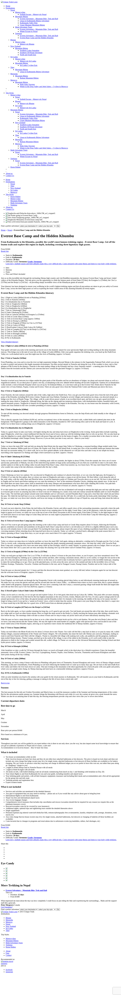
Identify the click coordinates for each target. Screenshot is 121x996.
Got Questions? (7, 907)
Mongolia (14, 74)
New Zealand (15, 46)
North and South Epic (28, 55)
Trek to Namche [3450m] (15, 300)
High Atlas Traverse (27, 84)
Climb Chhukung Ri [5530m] (17, 312)
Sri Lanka (14, 57)
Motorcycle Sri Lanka (28, 61)
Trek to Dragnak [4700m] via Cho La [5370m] (24, 323)
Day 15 (3, 327)
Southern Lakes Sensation (29, 50)
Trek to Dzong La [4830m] (16, 321)
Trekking (18, 34)
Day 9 (3, 315)
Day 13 (3, 323)
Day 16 (3, 329)
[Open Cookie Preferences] (18, 994)
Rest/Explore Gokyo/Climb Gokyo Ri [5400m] (24, 327)
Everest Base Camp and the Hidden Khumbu (37, 38)
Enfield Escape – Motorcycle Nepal (33, 14)
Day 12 (3, 321)
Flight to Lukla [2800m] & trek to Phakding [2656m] (25, 298)
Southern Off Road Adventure (31, 53)
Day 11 (3, 319)
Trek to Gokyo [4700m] (15, 325)
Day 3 (3, 302)
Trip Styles (10, 93)
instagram (9, 972)
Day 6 (3, 308)
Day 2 (3, 300)
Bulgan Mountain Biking (29, 78)
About (8, 951)
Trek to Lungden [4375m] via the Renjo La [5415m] (26, 329)
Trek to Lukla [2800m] (15, 336)
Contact (8, 955)
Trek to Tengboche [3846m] (16, 304)
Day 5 (3, 306)
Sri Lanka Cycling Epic (28, 65)
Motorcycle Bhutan (27, 44)
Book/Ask (5, 251)
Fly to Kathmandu (13, 338)
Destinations (10, 8)
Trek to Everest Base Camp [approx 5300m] (23, 319)
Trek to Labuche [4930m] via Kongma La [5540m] (25, 315)
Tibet (12, 67)
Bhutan (13, 40)
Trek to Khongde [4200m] (16, 334)
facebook (9, 970)
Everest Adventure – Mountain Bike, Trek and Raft (39, 19)
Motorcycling (20, 12)
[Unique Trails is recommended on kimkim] (59, 962)
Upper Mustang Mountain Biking (32, 25)
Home (8, 6)
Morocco (13, 80)
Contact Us (10, 176)
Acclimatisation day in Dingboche (18, 308)
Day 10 (3, 317)
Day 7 (3, 310)
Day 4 (3, 304)
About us (9, 173)
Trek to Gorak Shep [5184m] (17, 317)
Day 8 (3, 312)
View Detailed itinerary (9, 342)
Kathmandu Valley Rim (28, 23)
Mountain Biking (21, 17)
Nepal (12, 10)
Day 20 (3, 338)
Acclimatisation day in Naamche (18, 302)
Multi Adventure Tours (23, 27)
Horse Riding (15, 167)
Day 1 (3, 298)
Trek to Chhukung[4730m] (16, 310)
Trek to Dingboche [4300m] (16, 306)
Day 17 (3, 331)
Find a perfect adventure (10, 226)
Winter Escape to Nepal (28, 31)
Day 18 (3, 334)
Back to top (5, 683)
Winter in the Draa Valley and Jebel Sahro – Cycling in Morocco (44, 87)
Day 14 (3, 325)
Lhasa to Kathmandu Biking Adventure (34, 21)
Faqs (7, 953)
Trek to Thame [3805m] (15, 331)
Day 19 (3, 336)
